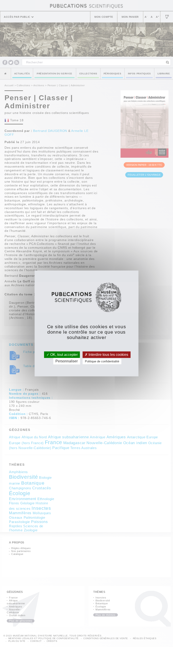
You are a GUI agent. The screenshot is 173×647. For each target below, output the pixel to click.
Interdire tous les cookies (108, 355)
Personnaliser (66, 361)
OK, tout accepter (63, 355)
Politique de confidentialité (102, 361)
